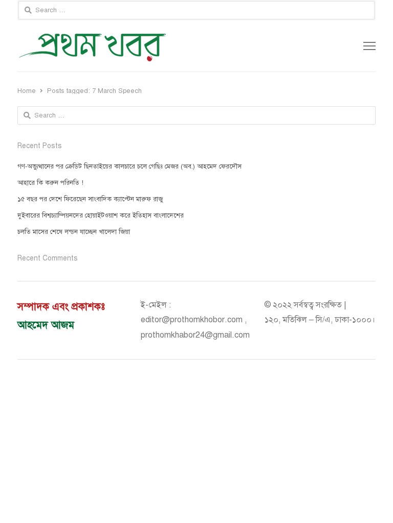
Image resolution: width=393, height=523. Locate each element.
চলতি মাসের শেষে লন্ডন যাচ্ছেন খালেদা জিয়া (73, 232)
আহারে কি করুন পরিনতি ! (50, 183)
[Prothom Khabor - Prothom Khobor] (124, 46)
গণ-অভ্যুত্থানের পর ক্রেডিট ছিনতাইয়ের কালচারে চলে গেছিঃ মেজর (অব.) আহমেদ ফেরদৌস (129, 166)
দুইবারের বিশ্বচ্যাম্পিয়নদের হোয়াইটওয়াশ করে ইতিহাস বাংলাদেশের (100, 215)
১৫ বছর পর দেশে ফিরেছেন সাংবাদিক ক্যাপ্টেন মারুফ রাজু (90, 199)
